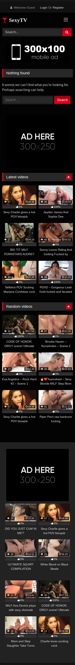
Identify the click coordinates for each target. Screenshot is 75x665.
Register (58, 7)
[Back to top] (62, 653)
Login (43, 7)
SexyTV (17, 20)
